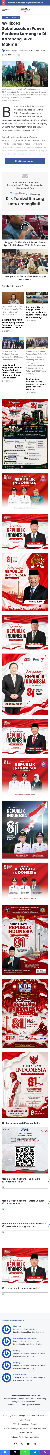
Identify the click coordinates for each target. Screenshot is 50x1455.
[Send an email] (31, 51)
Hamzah (17, 1326)
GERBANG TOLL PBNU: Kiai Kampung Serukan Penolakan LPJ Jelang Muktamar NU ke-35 (13, 324)
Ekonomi (15, 17)
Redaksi (34, 1424)
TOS (14, 1424)
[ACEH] (25, 9)
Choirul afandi (19, 1374)
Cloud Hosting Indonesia (24, 1338)
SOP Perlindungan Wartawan (16, 1428)
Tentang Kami (23, 1424)
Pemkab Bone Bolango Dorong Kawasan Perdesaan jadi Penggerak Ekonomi (36, 384)
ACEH (5, 17)
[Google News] (18, 194)
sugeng (16, 1350)
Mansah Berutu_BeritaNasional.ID (17, 51)
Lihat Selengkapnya (24, 161)
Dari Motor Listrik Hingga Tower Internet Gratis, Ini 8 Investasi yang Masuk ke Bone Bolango (36, 312)
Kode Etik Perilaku (25, 1433)
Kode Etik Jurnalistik (37, 1428)
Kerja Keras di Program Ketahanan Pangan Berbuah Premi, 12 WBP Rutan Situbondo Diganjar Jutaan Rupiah (12, 371)
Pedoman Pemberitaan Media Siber (25, 1437)
